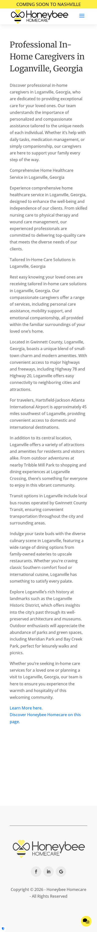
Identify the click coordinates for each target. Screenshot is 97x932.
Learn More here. (26, 708)
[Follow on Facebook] (36, 871)
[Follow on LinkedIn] (48, 871)
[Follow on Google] (61, 871)
